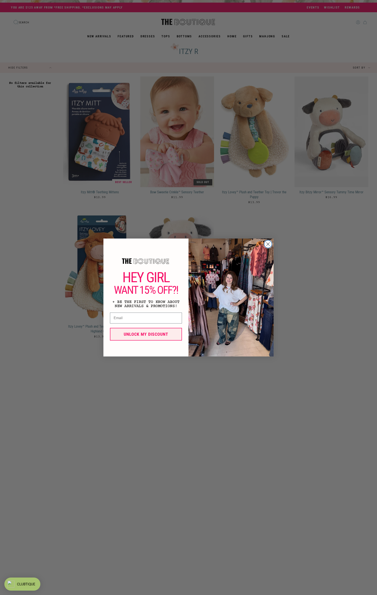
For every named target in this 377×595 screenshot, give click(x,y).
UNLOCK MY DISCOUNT (146, 334)
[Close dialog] (268, 244)
